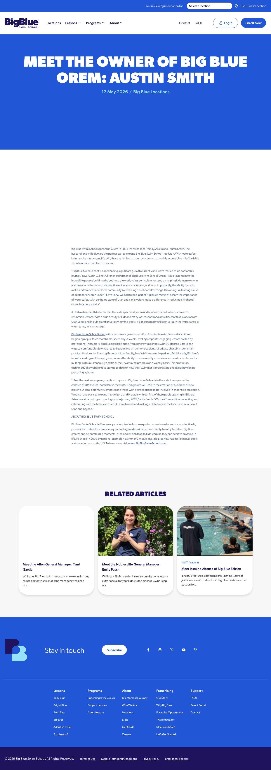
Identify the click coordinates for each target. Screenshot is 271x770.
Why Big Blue (164, 705)
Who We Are (129, 705)
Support (197, 690)
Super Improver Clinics (101, 697)
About (126, 690)
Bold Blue (59, 712)
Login (228, 23)
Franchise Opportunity (169, 712)
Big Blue (58, 719)
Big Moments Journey (134, 697)
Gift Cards (128, 726)
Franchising (164, 690)
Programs (95, 690)
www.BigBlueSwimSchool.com (147, 443)
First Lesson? (60, 734)
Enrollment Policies (176, 758)
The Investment (165, 719)
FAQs (198, 23)
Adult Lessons (96, 712)
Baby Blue (59, 697)
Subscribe (114, 650)
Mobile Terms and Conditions (119, 758)
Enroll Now (253, 23)
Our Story (162, 697)
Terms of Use (87, 758)
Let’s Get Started (166, 734)
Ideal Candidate (165, 726)
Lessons (59, 690)
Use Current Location (253, 6)
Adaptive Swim (62, 726)
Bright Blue (60, 705)
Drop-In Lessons (97, 705)
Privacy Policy (151, 758)
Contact (184, 23)
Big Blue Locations (151, 91)
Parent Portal (198, 705)
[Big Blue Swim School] (22, 23)
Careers (126, 734)
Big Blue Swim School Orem (88, 334)
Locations (127, 712)
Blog (125, 719)
